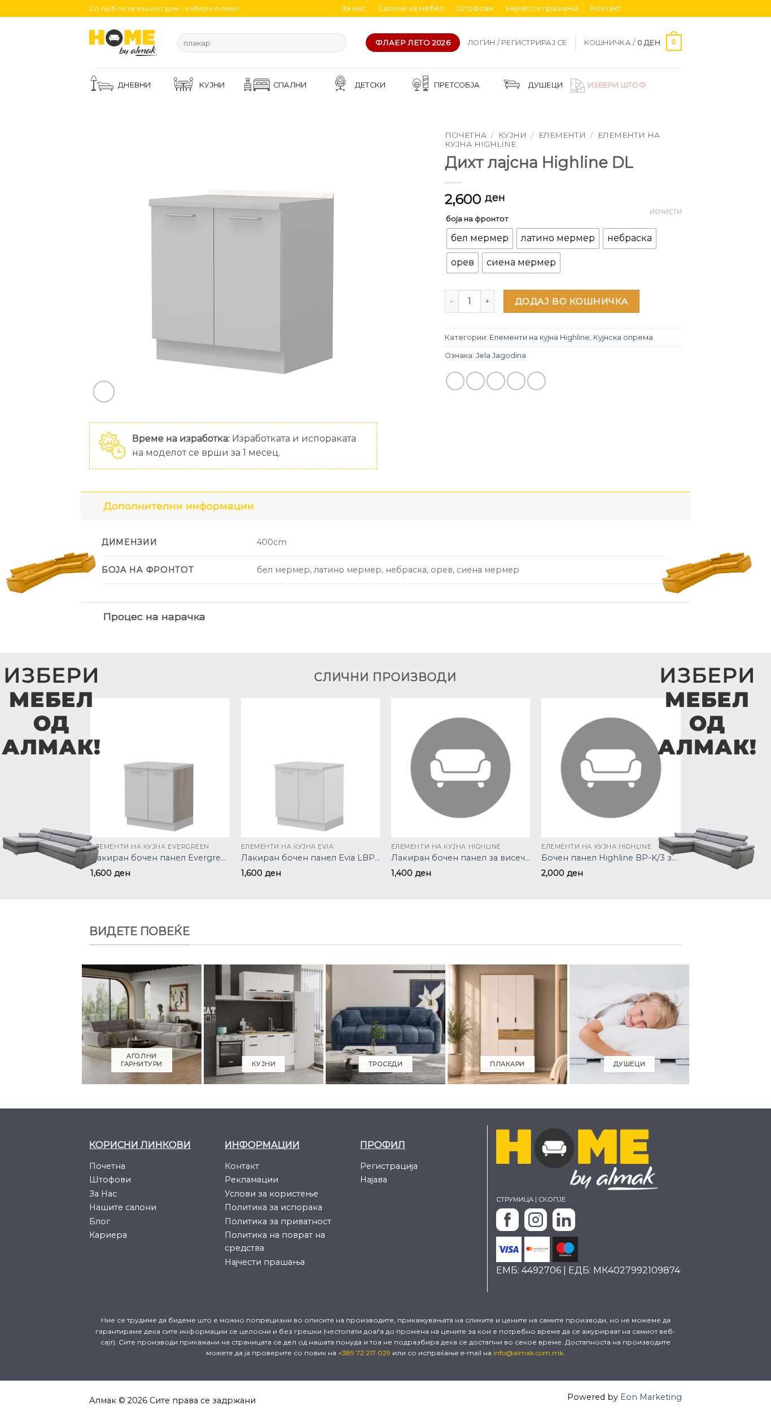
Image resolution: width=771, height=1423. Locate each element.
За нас (353, 8)
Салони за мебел (411, 8)
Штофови (475, 8)
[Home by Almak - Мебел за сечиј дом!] (124, 42)
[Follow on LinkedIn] (676, 8)
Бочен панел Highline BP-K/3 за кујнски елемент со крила (611, 858)
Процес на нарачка (154, 616)
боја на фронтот (477, 218)
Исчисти (666, 212)
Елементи (562, 134)
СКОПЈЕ (552, 1199)
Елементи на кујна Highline (539, 337)
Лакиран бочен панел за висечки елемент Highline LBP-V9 (461, 858)
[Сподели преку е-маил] (496, 381)
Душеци (545, 85)
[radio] (479, 238)
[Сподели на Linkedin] (536, 381)
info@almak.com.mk (528, 1352)
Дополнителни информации (178, 506)
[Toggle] (92, 506)
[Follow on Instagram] (644, 8)
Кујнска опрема (623, 337)
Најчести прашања (542, 8)
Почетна (466, 134)
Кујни (512, 134)
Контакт (605, 8)
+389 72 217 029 (365, 1352)
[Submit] (335, 43)
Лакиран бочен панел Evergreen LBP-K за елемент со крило (160, 858)
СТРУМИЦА (514, 1199)
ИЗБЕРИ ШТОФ (617, 85)
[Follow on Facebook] (633, 8)
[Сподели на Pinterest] (516, 381)
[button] (517, 43)
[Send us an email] (665, 8)
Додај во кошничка (572, 301)
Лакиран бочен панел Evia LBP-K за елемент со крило (310, 858)
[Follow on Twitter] (654, 8)
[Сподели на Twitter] (475, 381)
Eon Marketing (651, 1397)
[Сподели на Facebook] (455, 381)
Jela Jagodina (501, 355)
